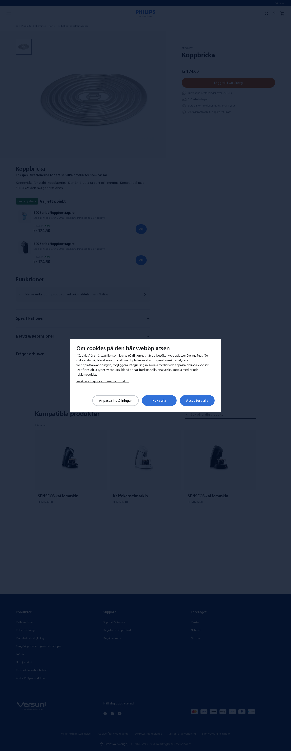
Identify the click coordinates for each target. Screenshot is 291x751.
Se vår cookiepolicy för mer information (102, 381)
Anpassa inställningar (115, 400)
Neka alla (159, 400)
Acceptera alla (197, 400)
